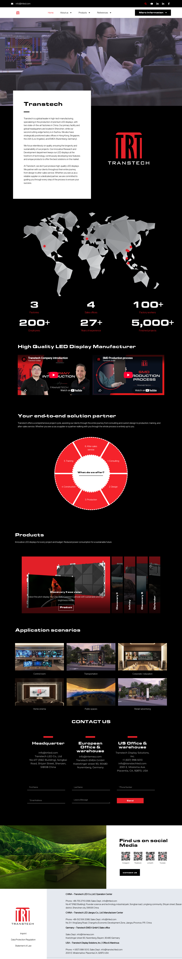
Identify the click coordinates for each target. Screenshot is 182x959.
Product (66, 607)
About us (64, 12)
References (102, 12)
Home (51, 12)
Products (83, 12)
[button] (145, 4)
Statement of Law (23, 945)
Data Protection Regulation (23, 939)
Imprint (23, 933)
